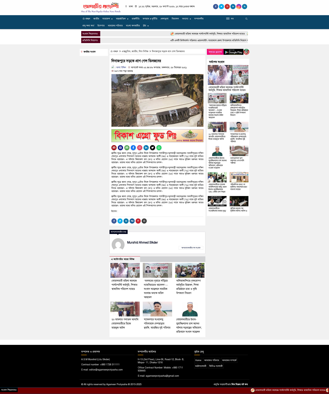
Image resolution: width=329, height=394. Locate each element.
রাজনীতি (135, 18)
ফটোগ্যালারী (200, 366)
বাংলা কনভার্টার (133, 25)
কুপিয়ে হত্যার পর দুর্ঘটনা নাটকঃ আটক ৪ (238, 209)
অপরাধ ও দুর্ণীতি (150, 18)
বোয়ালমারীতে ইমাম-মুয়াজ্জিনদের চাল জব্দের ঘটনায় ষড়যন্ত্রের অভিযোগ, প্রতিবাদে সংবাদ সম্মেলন (218, 163)
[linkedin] (233, 6)
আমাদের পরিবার (115, 25)
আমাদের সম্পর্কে (229, 360)
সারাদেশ (106, 18)
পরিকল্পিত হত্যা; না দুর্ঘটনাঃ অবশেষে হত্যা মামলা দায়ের (238, 187)
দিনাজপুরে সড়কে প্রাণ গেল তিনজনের (168, 51)
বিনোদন (175, 18)
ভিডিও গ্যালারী (216, 366)
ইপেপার (101, 25)
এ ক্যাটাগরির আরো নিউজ (122, 259)
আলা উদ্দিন (121, 67)
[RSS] (244, 6)
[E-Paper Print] (120, 147)
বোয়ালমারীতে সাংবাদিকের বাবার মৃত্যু (217, 209)
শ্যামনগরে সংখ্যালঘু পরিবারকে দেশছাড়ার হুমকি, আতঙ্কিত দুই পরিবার (157, 323)
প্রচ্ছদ (87, 18)
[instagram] (227, 6)
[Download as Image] (126, 147)
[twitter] (221, 6)
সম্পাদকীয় (199, 18)
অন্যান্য (185, 18)
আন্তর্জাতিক (121, 18)
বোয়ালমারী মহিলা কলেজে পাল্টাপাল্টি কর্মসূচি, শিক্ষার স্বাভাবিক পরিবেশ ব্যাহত (193, 33)
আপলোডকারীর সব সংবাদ (190, 248)
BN (144, 25)
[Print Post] (114, 147)
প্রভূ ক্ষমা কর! (88, 25)
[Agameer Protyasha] (101, 7)
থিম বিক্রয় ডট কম (239, 384)
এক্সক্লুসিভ (126, 51)
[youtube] (238, 6)
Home (198, 360)
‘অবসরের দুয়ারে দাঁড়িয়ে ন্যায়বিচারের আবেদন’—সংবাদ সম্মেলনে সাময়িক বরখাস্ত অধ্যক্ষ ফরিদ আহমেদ (156, 289)
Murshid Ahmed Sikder (142, 242)
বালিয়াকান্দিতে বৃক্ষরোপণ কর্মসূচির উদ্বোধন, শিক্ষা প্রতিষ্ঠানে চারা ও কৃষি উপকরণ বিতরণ (239, 110)
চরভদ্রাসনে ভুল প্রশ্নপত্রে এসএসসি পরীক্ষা (237, 160)
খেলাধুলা (164, 18)
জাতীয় (96, 18)
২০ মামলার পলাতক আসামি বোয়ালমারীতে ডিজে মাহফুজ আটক (125, 323)
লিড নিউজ (143, 51)
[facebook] (215, 6)
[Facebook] (114, 221)
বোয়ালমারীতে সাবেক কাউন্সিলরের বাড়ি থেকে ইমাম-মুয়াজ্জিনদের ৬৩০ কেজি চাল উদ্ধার (218, 188)
